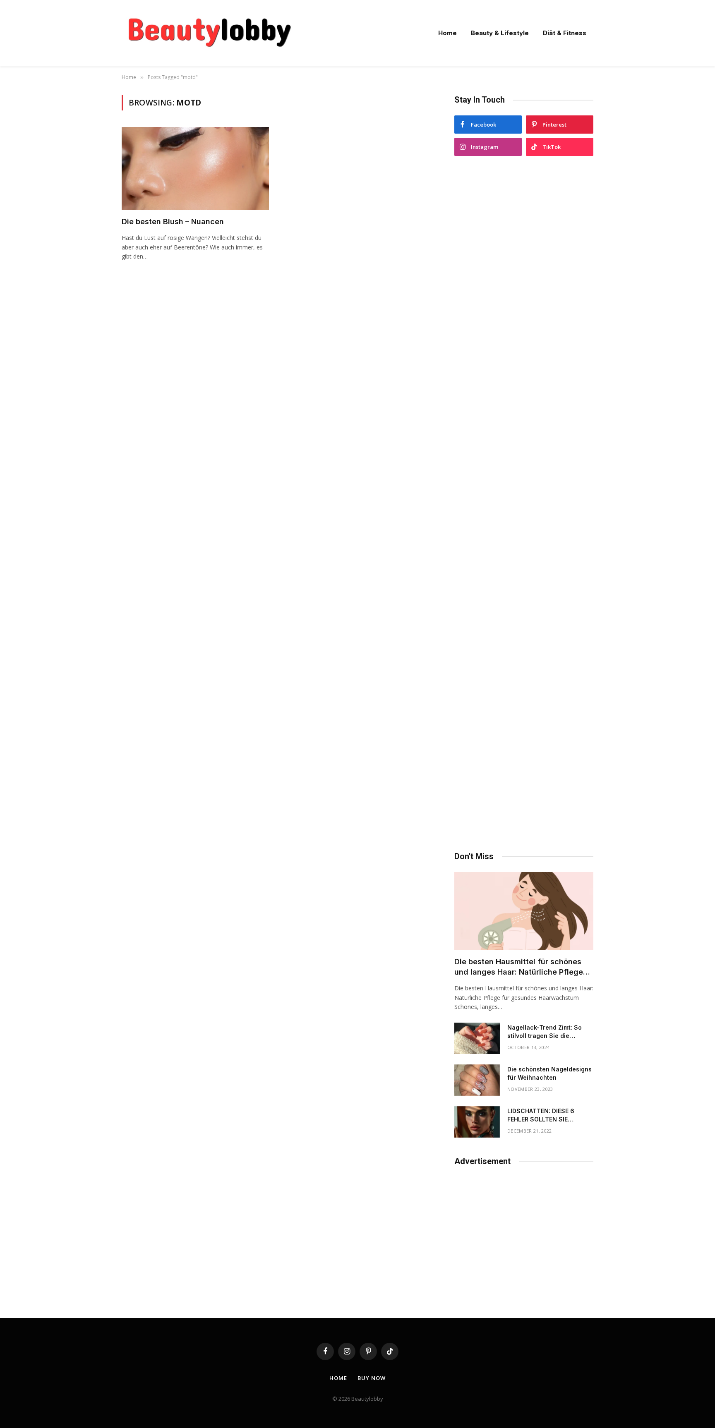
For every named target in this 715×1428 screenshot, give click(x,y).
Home (447, 33)
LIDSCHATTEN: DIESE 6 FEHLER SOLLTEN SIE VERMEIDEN (540, 1115)
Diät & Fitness (564, 33)
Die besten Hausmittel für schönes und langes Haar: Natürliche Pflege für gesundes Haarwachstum (518, 967)
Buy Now (371, 1378)
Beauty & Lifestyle (500, 33)
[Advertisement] (523, 504)
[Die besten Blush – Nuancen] (195, 168)
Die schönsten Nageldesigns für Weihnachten (549, 1073)
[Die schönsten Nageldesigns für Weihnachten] (477, 1080)
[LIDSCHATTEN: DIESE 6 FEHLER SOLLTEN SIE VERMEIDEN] (477, 1122)
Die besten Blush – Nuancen (173, 221)
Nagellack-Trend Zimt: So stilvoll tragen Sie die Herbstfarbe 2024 (544, 1032)
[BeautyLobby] (209, 33)
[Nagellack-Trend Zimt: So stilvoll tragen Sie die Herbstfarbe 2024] (477, 1038)
